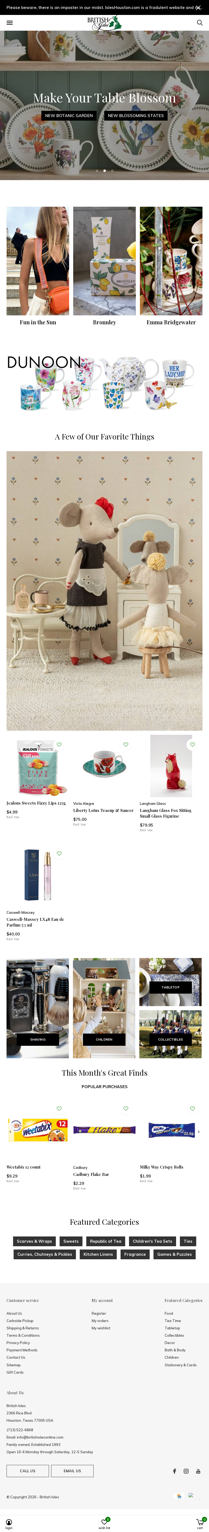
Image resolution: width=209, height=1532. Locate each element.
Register (99, 1313)
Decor (170, 1342)
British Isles (49, 1497)
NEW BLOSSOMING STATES (136, 115)
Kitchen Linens (98, 1254)
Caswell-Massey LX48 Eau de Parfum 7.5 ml (35, 922)
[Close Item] (198, 7)
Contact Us (16, 1357)
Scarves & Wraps (34, 1241)
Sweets (71, 1241)
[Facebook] (174, 1471)
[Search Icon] (200, 23)
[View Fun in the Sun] (38, 261)
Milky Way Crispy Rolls (161, 1167)
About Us (14, 1313)
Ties (188, 1241)
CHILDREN (104, 1039)
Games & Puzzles (174, 1254)
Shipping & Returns (23, 1328)
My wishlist (101, 1328)
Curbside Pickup (20, 1320)
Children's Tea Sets (152, 1241)
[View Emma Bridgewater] (171, 261)
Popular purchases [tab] (105, 1086)
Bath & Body (175, 1350)
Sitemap (14, 1365)
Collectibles (174, 1335)
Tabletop (172, 1328)
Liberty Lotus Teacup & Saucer (103, 810)
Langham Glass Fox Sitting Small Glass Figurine (166, 813)
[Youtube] (198, 1471)
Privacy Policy (18, 1342)
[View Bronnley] (104, 261)
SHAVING (37, 1039)
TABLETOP (170, 987)
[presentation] (10, 1132)
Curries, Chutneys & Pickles (44, 1254)
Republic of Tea (105, 1241)
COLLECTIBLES (170, 1039)
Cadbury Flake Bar (91, 1174)
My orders (100, 1320)
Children (172, 1357)
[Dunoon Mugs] (104, 384)
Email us (72, 1471)
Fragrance (135, 1254)
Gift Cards (15, 1372)
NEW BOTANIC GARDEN (69, 115)
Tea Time (173, 1320)
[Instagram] (186, 1471)
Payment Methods (22, 1350)
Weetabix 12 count (24, 1167)
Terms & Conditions (23, 1335)
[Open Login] (59, 745)
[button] (11, 23)
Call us (27, 1471)
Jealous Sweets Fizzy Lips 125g (36, 803)
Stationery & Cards (181, 1365)
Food (169, 1313)
